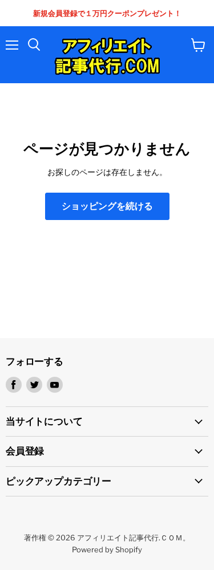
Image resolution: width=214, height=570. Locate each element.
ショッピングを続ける (107, 206)
